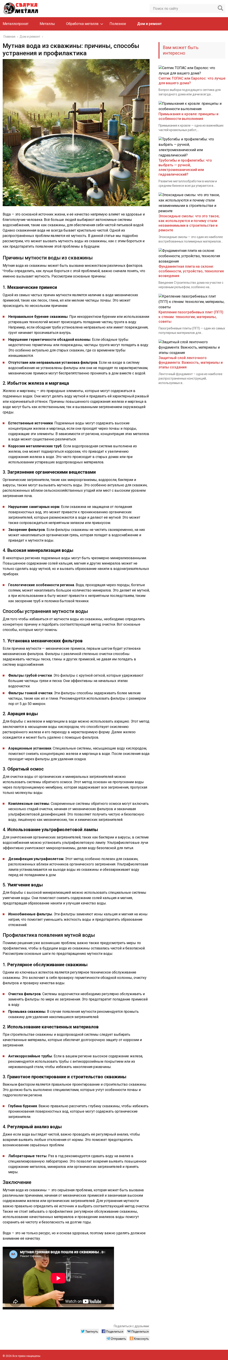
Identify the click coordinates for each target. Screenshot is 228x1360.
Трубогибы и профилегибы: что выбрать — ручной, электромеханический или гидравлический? (185, 167)
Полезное (118, 24)
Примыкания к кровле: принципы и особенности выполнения (188, 116)
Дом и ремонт (149, 24)
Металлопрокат (15, 24)
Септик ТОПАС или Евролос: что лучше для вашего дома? (192, 80)
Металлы (47, 24)
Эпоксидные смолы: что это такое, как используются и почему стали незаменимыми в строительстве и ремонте (189, 223)
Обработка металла (82, 24)
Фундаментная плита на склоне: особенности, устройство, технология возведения (191, 271)
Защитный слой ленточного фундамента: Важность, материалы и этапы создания (191, 362)
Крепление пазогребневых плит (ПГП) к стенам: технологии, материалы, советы (191, 317)
